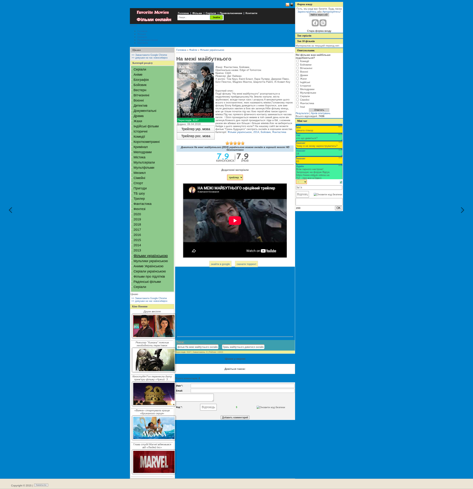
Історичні (140, 131)
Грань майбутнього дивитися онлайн (243, 347)
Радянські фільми (147, 282)
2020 (137, 214)
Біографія (141, 80)
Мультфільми (144, 167)
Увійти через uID (319, 14)
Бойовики (306, 64)
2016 (137, 235)
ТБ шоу (139, 193)
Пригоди (140, 188)
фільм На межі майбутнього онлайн (198, 347)
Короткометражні (147, 142)
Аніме (138, 74)
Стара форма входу (319, 30)
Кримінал (141, 147)
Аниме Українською (149, 266)
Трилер (139, 198)
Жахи (138, 121)
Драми (304, 75)
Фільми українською (151, 256)
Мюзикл (140, 173)
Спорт (138, 183)
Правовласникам (231, 13)
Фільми (197, 13)
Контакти (251, 13)
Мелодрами (143, 152)
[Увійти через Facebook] (315, 22)
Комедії (139, 136)
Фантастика (143, 204)
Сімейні (139, 178)
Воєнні (139, 100)
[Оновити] (341, 181)
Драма (139, 116)
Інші (302, 106)
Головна (183, 13)
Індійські (305, 82)
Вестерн (140, 90)
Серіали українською (150, 271)
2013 (137, 250)
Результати (302, 113)
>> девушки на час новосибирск (150, 57)
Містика (139, 157)
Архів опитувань (320, 113)
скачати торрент (246, 263)
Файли (193, 49)
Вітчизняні (141, 95)
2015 (137, 240)
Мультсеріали (144, 162)
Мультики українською (151, 261)
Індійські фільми (146, 126)
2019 (137, 219)
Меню (133, 25)
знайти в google (220, 263)
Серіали (211, 13)
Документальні (145, 111)
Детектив (140, 105)
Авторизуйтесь (331, 11)
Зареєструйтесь (307, 11)
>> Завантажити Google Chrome (149, 55)
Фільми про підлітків (149, 276)
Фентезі (139, 209)
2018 (137, 224)
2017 (137, 229)
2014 (137, 245)
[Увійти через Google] (322, 22)
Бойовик (140, 85)
